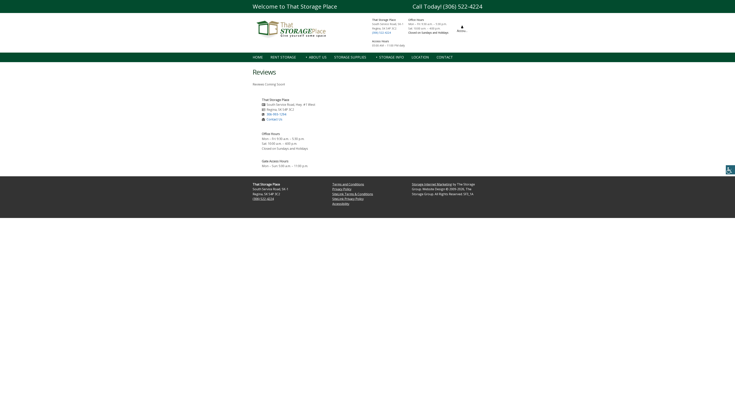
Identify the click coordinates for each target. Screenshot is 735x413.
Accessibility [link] (340, 204)
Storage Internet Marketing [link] (432, 184)
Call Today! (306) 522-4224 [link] (447, 6)
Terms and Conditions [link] (348, 184)
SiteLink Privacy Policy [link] (348, 199)
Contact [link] (445, 57)
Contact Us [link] (274, 119)
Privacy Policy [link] (341, 189)
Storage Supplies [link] (350, 57)
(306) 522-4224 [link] (381, 32)
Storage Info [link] (391, 57)
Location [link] (420, 57)
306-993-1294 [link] (276, 114)
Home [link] (258, 57)
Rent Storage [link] (283, 57)
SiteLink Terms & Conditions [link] (352, 194)
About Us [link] (318, 57)
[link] (730, 169)
